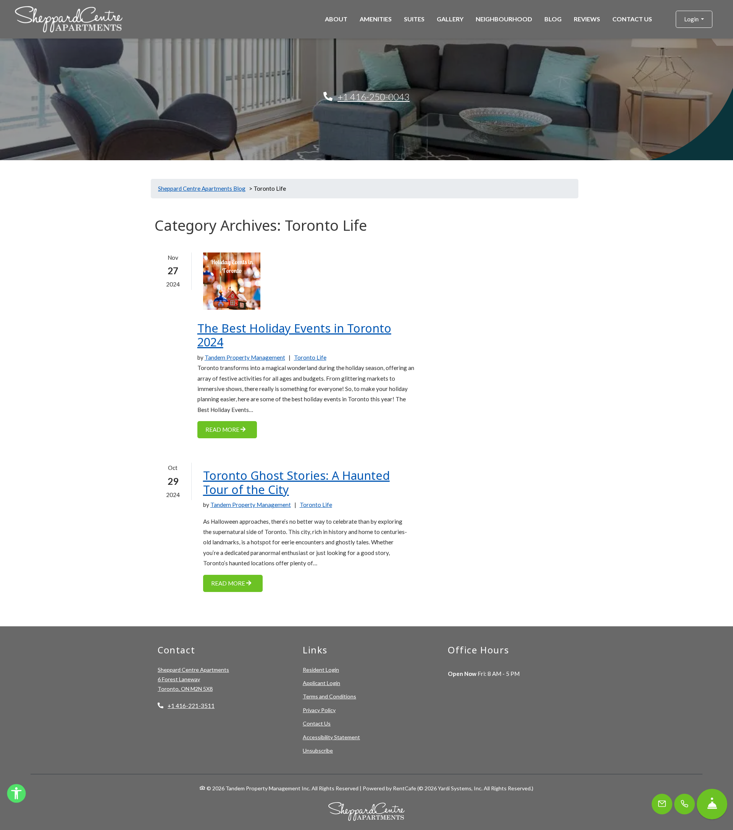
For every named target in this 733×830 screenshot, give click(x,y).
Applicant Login (321, 682)
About (336, 19)
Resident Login (321, 669)
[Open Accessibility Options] (16, 795)
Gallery (450, 19)
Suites (414, 19)
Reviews (587, 19)
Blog (553, 19)
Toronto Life (310, 357)
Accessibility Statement (331, 736)
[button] (694, 19)
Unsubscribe (318, 750)
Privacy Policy (319, 709)
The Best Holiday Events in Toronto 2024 (294, 335)
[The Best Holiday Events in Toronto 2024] (231, 281)
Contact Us (632, 19)
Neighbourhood (504, 19)
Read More (223, 429)
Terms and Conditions (329, 696)
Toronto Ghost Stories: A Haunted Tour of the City (296, 483)
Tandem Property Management (245, 357)
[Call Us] (684, 804)
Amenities (376, 19)
